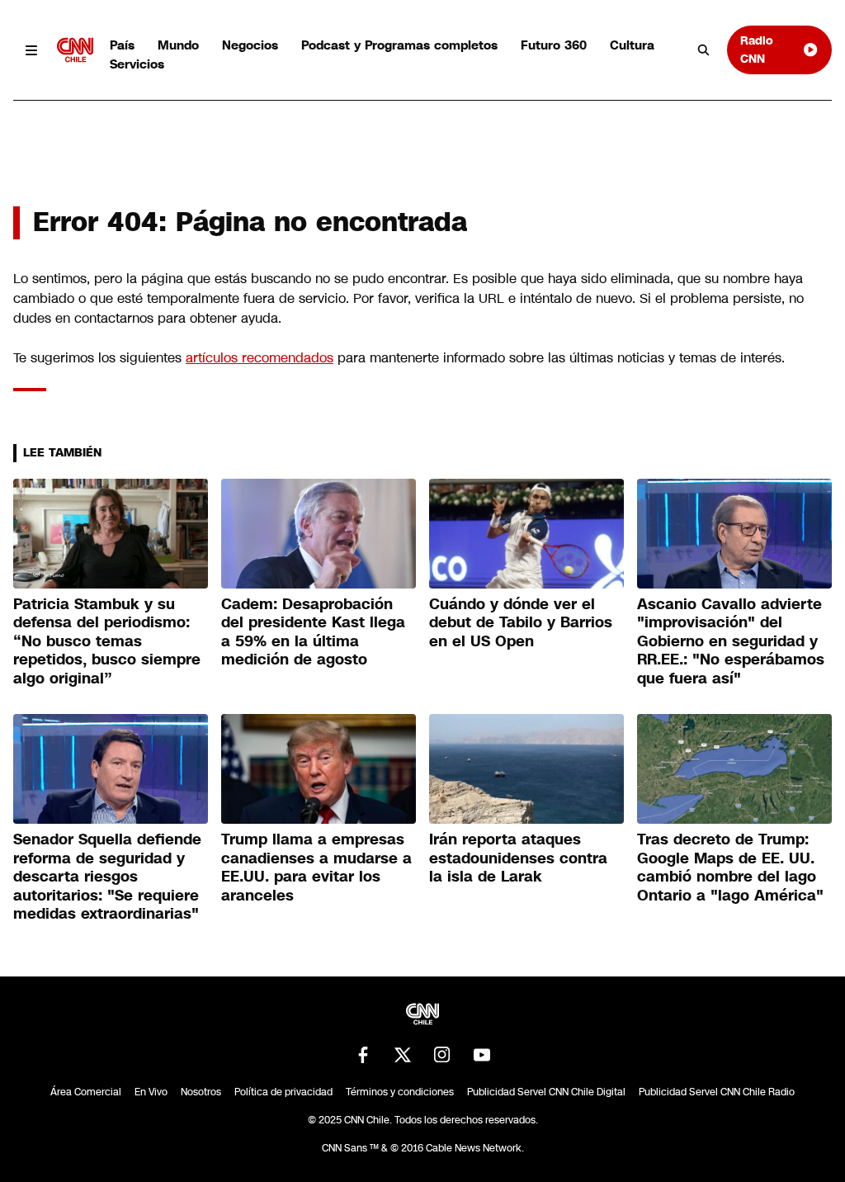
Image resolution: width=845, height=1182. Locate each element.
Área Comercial (85, 1092)
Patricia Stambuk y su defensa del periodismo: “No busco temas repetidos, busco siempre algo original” (107, 641)
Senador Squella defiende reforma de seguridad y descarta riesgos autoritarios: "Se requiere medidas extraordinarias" (107, 876)
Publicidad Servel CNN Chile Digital (546, 1092)
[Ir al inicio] (75, 50)
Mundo (178, 45)
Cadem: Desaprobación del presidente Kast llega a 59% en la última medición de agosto (313, 632)
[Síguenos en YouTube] (482, 1055)
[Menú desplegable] (31, 50)
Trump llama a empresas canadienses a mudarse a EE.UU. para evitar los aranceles (316, 867)
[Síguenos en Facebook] (363, 1055)
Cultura (632, 45)
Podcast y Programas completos (399, 45)
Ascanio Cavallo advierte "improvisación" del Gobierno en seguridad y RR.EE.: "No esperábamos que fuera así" (730, 641)
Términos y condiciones (400, 1092)
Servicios (137, 64)
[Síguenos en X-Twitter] (402, 1055)
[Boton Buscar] (704, 50)
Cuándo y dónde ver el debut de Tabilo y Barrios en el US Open (520, 622)
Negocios (250, 45)
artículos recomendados (259, 357)
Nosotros (201, 1092)
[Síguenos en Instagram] (442, 1055)
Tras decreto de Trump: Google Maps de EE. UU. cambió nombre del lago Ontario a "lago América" (730, 867)
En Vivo (151, 1092)
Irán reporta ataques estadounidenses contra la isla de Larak (518, 858)
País (122, 45)
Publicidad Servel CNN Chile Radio (717, 1092)
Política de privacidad (283, 1092)
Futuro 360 (554, 45)
